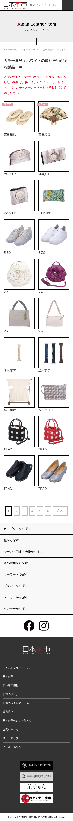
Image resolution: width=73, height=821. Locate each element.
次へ (60, 511)
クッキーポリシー (13, 746)
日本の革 (8, 676)
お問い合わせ (11, 729)
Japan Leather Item (30, 49)
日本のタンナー (12, 694)
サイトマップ (11, 738)
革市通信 (8, 711)
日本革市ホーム (11, 49)
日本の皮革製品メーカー (17, 703)
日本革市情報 (11, 685)
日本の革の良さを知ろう (17, 720)
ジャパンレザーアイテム (17, 667)
